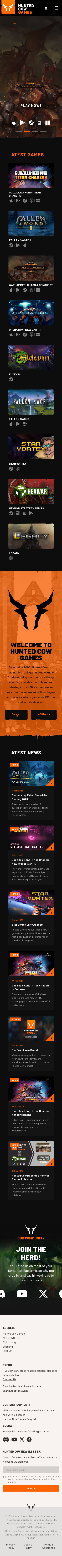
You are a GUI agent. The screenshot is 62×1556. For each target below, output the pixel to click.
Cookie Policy (28, 1546)
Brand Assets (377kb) (15, 1390)
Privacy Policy (10, 1546)
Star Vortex (18, 463)
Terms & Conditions (48, 1546)
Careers (44, 713)
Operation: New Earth (24, 329)
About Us (16, 715)
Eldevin (14, 374)
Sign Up (31, 1488)
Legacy (14, 553)
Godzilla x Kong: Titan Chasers (25, 194)
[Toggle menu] (56, 8)
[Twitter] (43, 1293)
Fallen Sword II (20, 240)
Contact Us (9, 1379)
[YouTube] (22, 1293)
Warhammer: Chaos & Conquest (31, 285)
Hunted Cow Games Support (19, 1419)
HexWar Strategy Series (26, 508)
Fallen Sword (19, 418)
